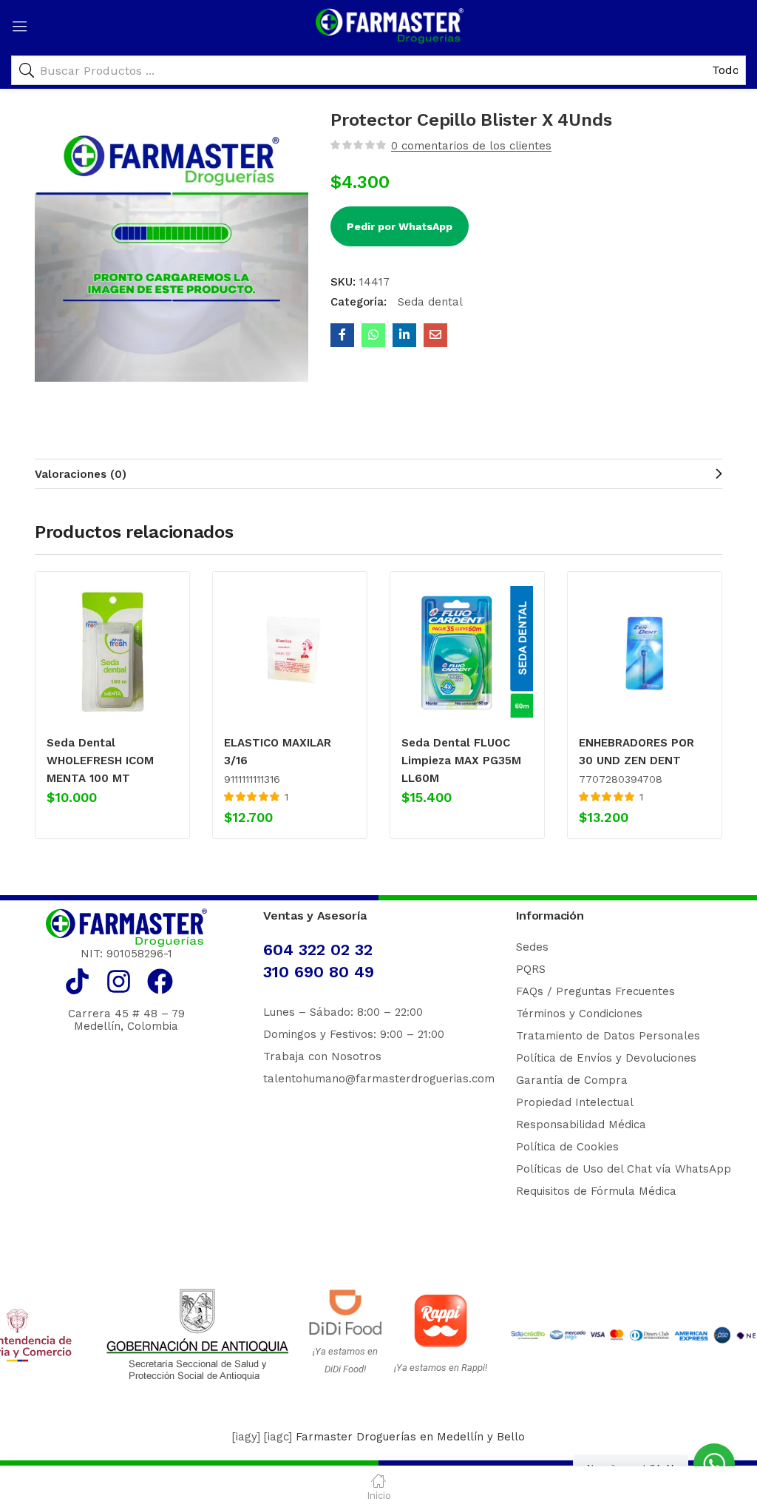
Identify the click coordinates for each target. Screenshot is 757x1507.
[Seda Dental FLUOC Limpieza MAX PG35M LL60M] (467, 652)
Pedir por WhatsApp (399, 226)
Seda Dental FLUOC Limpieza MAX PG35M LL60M (461, 760)
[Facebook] (160, 981)
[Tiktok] (77, 981)
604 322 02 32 (318, 949)
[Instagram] (119, 981)
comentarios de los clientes (471, 145)
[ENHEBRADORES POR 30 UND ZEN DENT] (644, 652)
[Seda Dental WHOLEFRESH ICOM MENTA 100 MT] (112, 652)
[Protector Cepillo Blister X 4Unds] (342, 335)
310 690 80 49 (318, 971)
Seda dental (428, 302)
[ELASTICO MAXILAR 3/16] (290, 652)
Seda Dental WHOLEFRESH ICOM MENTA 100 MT (100, 760)
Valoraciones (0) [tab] (80, 474)
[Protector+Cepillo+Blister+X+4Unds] (404, 335)
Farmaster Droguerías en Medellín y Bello (410, 1436)
